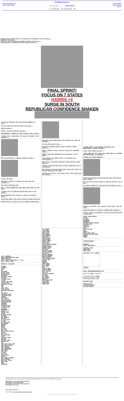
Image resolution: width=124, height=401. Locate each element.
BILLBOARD (4, 271)
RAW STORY (4, 329)
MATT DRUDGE (46, 229)
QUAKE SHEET (87, 250)
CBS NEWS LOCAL (6, 279)
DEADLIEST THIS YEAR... (8, 40)
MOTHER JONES (5, 312)
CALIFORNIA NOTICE (89, 285)
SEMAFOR (3, 338)
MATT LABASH (46, 264)
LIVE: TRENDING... (7, 256)
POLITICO (3, 328)
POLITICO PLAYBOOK (48, 273)
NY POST (3, 321)
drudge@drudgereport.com (23, 381)
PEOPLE (3, 327)
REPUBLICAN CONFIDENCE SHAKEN (62, 109)
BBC (2, 270)
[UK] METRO (4, 350)
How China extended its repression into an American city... (102, 185)
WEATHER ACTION (88, 247)
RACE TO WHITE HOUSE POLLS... (10, 260)
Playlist (17, 384)
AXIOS (2, 268)
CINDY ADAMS (46, 231)
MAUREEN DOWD (46, 248)
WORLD (96, 234)
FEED (13, 343)
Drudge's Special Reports (9, 5)
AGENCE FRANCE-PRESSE (90, 216)
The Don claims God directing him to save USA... (17, 125)
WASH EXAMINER (5, 359)
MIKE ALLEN (45, 233)
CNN (2, 286)
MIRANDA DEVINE (47, 246)
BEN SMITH (45, 278)
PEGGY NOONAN (46, 268)
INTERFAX (86, 225)
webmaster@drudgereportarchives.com (23, 392)
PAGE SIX (45, 272)
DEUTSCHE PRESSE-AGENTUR (91, 222)
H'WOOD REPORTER (6, 300)
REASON (3, 332)
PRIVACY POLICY (88, 283)
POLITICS (91, 234)
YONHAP (85, 236)
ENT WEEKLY (4, 293)
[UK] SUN (3, 351)
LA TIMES (3, 308)
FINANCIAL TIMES (6, 294)
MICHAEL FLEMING (47, 252)
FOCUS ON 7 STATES (62, 95)
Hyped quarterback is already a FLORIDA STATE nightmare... (102, 210)
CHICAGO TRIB (5, 282)
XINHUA (85, 235)
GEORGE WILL (46, 282)
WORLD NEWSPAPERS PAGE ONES (10, 257)
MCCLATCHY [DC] (88, 229)
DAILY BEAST (5, 288)
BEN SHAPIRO (46, 277)
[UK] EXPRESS (5, 346)
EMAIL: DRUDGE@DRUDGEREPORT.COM (93, 271)
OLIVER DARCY (46, 245)
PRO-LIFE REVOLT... (7, 128)
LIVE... (9, 340)
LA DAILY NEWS (5, 307)
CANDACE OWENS (46, 269)
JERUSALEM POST (6, 305)
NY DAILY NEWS (5, 319)
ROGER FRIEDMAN (47, 250)
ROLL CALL (4, 333)
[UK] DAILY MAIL (6, 343)
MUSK (43, 267)
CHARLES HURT (46, 259)
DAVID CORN (45, 241)
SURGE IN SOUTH (62, 104)
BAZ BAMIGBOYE (46, 235)
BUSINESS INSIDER (6, 276)
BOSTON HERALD (5, 274)
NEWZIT (3, 326)
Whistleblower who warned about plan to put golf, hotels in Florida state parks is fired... (61, 170)
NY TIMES (3, 322)
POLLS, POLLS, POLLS (7, 261)
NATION (3, 313)
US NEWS (3, 352)
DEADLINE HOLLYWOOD (7, 290)
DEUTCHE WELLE (87, 224)
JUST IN (6, 299)
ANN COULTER (46, 243)
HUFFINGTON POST (6, 301)
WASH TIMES (4, 361)
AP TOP (85, 217)
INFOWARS (3, 303)
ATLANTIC (3, 267)
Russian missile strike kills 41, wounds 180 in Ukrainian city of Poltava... (26, 38)
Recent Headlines (117, 3)
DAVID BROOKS (46, 239)
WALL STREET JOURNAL (7, 357)
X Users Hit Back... (7, 178)
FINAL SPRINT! (62, 90)
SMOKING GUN (5, 341)
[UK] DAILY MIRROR (7, 345)
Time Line (119, 6)
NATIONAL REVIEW (6, 314)
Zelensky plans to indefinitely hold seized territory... (19, 42)
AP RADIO (86, 219)
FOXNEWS (3, 296)
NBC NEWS (3, 315)
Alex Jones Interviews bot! (10, 185)
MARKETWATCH (5, 309)
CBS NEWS (3, 277)
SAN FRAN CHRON (6, 337)
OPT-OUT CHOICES (88, 286)
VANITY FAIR (5, 355)
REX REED (45, 274)
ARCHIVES (86, 244)
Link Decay (15, 389)
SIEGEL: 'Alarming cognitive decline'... (14, 131)
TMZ (2, 342)
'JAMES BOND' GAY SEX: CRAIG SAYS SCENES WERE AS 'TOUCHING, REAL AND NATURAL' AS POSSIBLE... (102, 154)
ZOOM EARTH (86, 249)
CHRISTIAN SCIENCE (7, 284)
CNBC (2, 285)
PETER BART (45, 236)
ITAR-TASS (86, 226)
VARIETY (3, 356)
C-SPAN (3, 280)
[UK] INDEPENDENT (6, 348)
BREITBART (4, 275)
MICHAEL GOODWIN (47, 254)
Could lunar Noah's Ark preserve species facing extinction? (20, 199)
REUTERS (85, 234)
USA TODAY (4, 354)
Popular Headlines (117, 5)
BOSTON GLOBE (5, 272)
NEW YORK (3, 318)
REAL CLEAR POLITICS (7, 331)
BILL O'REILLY (46, 271)
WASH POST (4, 360)
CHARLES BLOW (46, 238)
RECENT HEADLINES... (89, 245)
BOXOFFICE (4, 263)
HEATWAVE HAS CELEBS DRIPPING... (93, 157)
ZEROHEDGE (4, 364)
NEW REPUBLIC (5, 317)
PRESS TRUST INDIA (89, 233)
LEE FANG (45, 249)
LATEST (10, 360)
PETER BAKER (46, 234)
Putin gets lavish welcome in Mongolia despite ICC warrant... (21, 41)
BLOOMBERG (86, 221)
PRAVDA (85, 231)
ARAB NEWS (86, 220)
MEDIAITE (3, 310)
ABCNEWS (3, 266)
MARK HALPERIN (46, 257)
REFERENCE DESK (88, 281)
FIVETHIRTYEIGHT (6, 295)
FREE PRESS (4, 298)
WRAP (2, 362)
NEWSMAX (3, 324)
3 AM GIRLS (45, 230)
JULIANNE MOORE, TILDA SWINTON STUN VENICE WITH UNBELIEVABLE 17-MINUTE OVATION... (98, 147)
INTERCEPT (4, 304)
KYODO (85, 227)
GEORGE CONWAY (46, 240)
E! (1, 291)
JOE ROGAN (45, 276)
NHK (84, 230)
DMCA (10, 389)
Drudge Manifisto (20, 382)
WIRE (8, 322)
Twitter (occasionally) (24, 383)
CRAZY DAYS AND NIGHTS (49, 244)
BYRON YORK (45, 283)
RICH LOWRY (45, 266)
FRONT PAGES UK (6, 258)
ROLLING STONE (5, 334)
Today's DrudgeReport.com (9, 3)
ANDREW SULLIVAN (47, 279)
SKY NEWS (3, 340)
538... (23, 260)
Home (7, 389)
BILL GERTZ (45, 253)
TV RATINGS (11, 263)
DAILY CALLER (5, 289)
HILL (2, 299)
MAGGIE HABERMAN (47, 255)
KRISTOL (44, 260)
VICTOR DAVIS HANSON (48, 258)
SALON (2, 336)
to (63, 8)
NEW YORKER (4, 323)
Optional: (50, 8)
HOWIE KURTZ (46, 263)
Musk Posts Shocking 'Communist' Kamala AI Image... (18, 158)
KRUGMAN (44, 262)
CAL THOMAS (45, 281)
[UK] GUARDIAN (5, 347)
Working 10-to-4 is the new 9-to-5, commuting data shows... (20, 201)
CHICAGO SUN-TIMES (7, 281)
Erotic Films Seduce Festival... (93, 150)
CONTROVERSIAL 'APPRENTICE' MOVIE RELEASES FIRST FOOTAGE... (20, 133)
